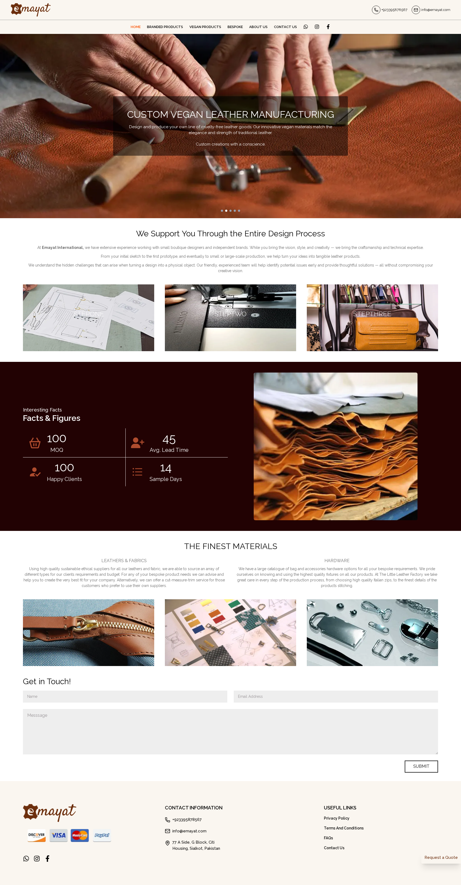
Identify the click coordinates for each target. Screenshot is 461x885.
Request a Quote (441, 857)
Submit (421, 766)
